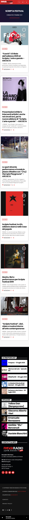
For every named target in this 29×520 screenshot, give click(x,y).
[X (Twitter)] (5, 510)
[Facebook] (11, 510)
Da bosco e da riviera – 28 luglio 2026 (17, 391)
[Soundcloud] (7, 510)
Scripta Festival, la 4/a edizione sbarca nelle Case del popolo (14, 226)
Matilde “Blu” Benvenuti (15, 426)
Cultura (5, 48)
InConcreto (14, 495)
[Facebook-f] (6, 472)
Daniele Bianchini (17, 433)
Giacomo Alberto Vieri (17, 412)
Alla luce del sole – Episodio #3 (17, 370)
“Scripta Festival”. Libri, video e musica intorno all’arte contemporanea (13, 326)
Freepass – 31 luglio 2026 (16, 363)
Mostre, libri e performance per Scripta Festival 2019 (13, 279)
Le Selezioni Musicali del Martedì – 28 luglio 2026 (16, 384)
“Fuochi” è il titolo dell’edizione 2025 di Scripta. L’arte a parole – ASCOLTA (13, 57)
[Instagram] (3, 472)
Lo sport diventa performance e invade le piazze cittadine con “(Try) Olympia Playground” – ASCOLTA (14, 172)
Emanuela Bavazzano (14, 419)
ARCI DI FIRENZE (22, 491)
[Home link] (7, 2)
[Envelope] (13, 472)
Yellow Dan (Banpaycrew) (16, 405)
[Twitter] (9, 472)
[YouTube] (3, 510)
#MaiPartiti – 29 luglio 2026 (17, 377)
